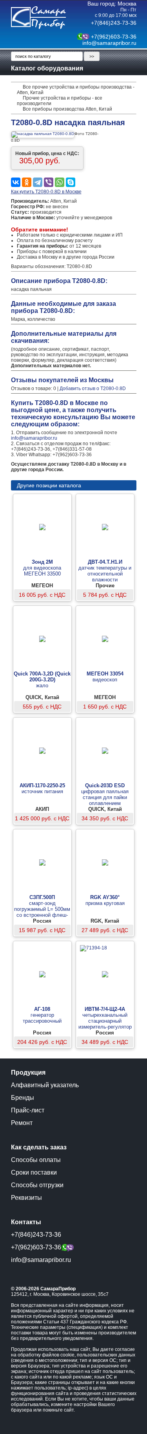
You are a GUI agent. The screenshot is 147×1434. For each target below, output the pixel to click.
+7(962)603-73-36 (113, 36)
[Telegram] (37, 182)
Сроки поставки (34, 1172)
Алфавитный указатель (45, 1085)
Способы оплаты (36, 1159)
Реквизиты (26, 1197)
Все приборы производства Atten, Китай (67, 109)
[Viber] (48, 182)
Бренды (22, 1097)
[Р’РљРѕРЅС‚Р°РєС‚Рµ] (15, 182)
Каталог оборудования (47, 68)
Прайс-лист (27, 1110)
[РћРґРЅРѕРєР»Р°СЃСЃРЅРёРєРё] (26, 182)
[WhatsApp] (59, 182)
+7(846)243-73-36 (113, 23)
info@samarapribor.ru (109, 43)
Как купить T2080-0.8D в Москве (46, 191)
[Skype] (70, 182)
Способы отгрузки (37, 1185)
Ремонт (22, 1122)
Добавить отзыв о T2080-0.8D (93, 388)
